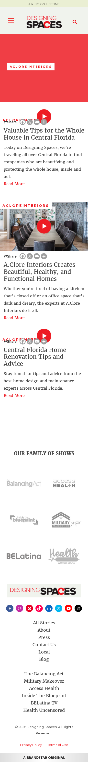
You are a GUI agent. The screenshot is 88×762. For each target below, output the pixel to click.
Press (44, 637)
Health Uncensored (44, 710)
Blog (44, 659)
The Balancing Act (44, 674)
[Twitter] (30, 122)
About (44, 630)
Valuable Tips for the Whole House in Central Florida (44, 134)
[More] (44, 122)
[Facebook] (23, 122)
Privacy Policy (31, 745)
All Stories (44, 623)
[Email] (37, 122)
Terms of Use (57, 745)
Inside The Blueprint (44, 695)
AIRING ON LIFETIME (44, 4)
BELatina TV (44, 703)
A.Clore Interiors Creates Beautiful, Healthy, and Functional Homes (39, 272)
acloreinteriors (25, 205)
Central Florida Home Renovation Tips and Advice (35, 357)
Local (44, 652)
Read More (14, 183)
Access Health (44, 688)
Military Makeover (44, 681)
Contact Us (44, 644)
